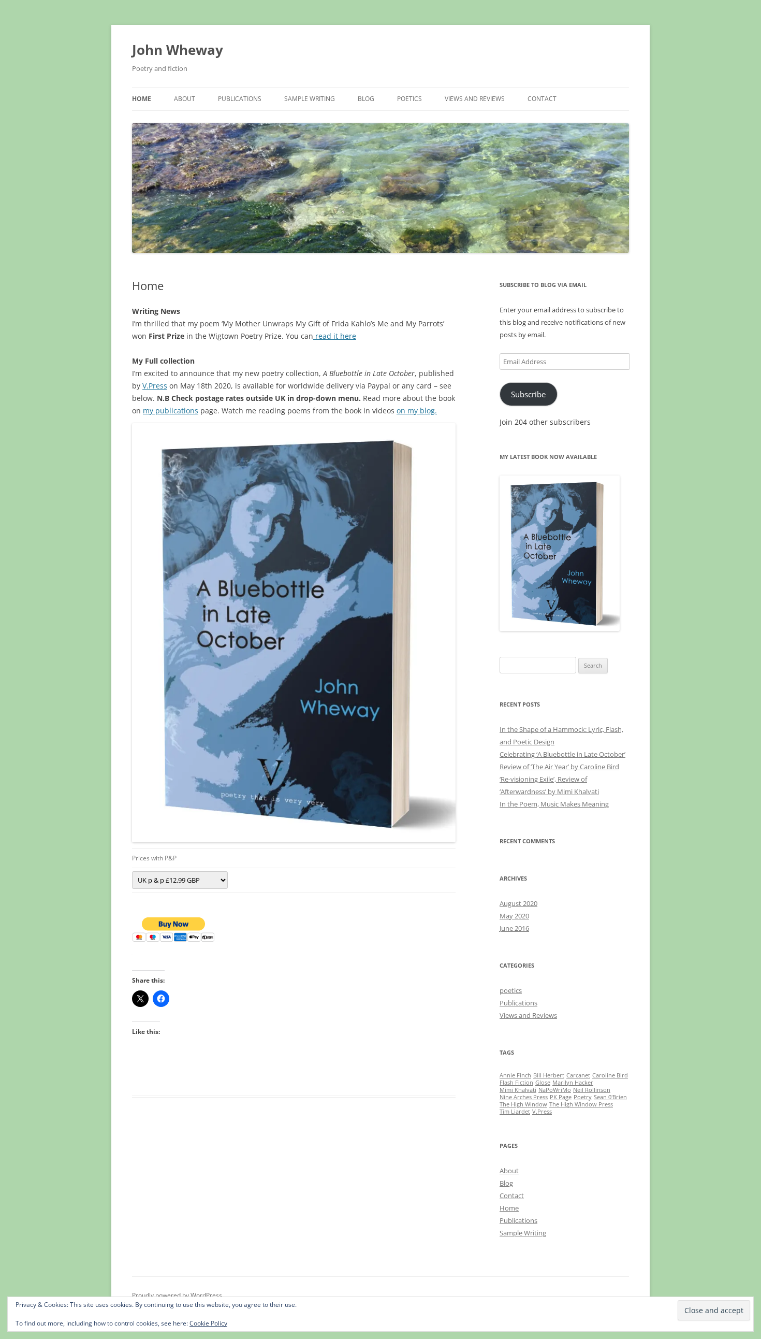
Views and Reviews (475, 98)
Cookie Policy (208, 1323)
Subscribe (528, 394)
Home (141, 98)
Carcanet (578, 1075)
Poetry (583, 1097)
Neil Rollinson (591, 1089)
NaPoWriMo (554, 1089)
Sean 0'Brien (610, 1097)
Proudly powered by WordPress (177, 1295)
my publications (170, 410)
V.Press (154, 386)
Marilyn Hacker (572, 1082)
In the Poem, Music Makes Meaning (554, 804)
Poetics (409, 98)
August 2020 (518, 903)
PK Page (561, 1097)
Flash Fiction (516, 1082)
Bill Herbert (548, 1075)
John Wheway (177, 49)
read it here (334, 336)
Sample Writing (309, 98)
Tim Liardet (515, 1111)
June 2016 (514, 928)
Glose (542, 1082)
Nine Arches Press (524, 1097)
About (184, 98)
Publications (239, 98)
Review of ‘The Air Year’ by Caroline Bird (559, 766)
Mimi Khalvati (518, 1089)
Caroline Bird (610, 1075)
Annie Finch (515, 1075)
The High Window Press (581, 1104)
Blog (366, 98)
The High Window (523, 1104)
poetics (511, 990)
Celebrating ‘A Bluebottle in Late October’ (562, 754)
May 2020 (514, 915)
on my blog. (417, 410)
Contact (542, 98)
